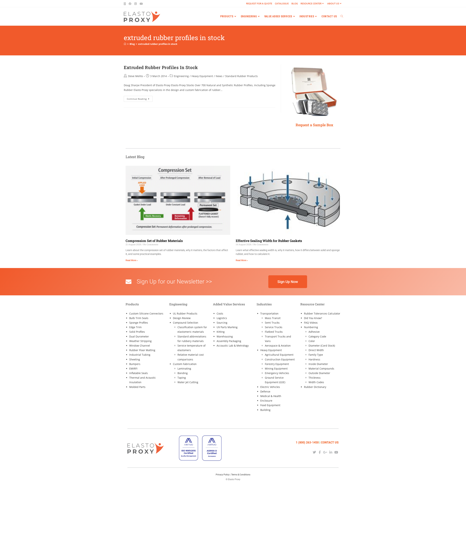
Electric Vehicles (270, 387)
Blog (294, 3)
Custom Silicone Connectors (146, 313)
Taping (181, 377)
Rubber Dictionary (315, 387)
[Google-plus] (325, 452)
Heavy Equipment (202, 76)
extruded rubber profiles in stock (157, 44)
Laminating (184, 368)
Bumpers (134, 364)
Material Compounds (321, 368)
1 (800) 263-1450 (307, 442)
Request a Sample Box (314, 124)
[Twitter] (314, 452)
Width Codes (316, 382)
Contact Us (330, 442)
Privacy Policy (223, 474)
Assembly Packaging (229, 341)
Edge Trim (135, 327)
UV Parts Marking (227, 327)
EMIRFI (133, 368)
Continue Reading (140, 98)
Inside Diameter (318, 364)
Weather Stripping (140, 341)
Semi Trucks (272, 322)
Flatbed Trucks (274, 331)
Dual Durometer (139, 336)
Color (312, 341)
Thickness (315, 377)
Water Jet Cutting (187, 382)
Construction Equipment (280, 359)
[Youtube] (336, 452)
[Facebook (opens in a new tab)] (130, 3)
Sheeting (134, 359)
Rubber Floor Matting (142, 350)
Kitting (221, 331)
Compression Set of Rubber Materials (154, 241)
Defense (265, 391)
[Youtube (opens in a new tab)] (141, 3)
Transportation (269, 313)
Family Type (316, 354)
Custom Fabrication (185, 364)
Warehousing (225, 336)
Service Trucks (273, 327)
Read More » (132, 260)
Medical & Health (270, 396)
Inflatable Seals (138, 373)
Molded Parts (137, 387)
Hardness (314, 359)
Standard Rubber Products (241, 76)
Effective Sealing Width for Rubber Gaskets (269, 241)
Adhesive (314, 331)
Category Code (317, 336)
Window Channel (139, 345)
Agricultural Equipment (279, 354)
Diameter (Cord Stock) (322, 345)
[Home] (125, 44)
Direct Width (316, 350)
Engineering (181, 76)
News (219, 76)
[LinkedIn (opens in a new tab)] (135, 3)
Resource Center (311, 3)
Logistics (222, 318)
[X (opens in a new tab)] (125, 3)
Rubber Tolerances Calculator (322, 313)
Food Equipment (270, 405)
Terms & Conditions (240, 474)
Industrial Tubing (139, 354)
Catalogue (282, 3)
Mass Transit (273, 318)
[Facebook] (319, 452)
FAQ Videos (311, 322)
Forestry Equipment (277, 364)
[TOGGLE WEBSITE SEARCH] (342, 16)
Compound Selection (185, 322)
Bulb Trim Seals (138, 318)
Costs (220, 313)
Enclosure (266, 400)
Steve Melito (135, 76)
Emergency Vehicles (277, 373)
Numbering (311, 327)
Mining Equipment (276, 368)
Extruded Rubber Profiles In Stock (161, 67)
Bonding (182, 373)
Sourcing (222, 322)
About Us (333, 3)
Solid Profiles (137, 331)
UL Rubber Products (185, 313)
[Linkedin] (331, 452)
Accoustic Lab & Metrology (233, 345)
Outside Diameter (319, 373)
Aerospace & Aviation (278, 345)
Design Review (182, 318)
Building (265, 410)
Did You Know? (313, 318)
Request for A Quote (259, 3)
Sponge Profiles (138, 322)
